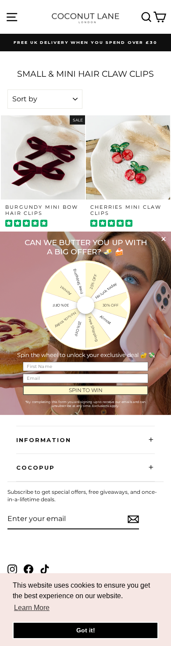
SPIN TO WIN (86, 390)
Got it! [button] (85, 630)
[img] (26, 224)
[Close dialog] (163, 239)
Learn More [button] (32, 607)
